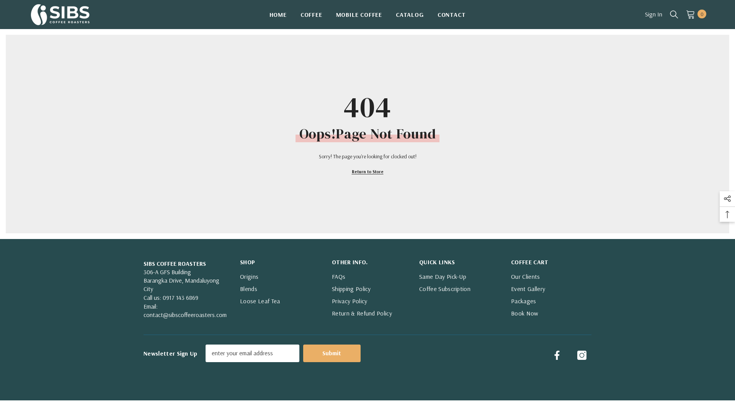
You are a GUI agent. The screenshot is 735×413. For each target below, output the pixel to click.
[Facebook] (557, 355)
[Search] (674, 14)
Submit (331, 353)
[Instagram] (581, 355)
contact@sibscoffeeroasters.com (185, 315)
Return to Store (368, 171)
